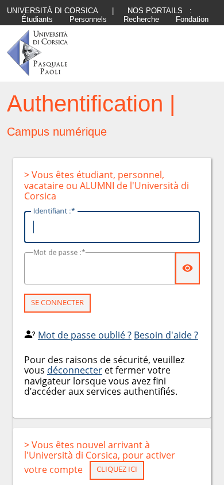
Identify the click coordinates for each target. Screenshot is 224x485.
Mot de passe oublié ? (85, 335)
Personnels (88, 19)
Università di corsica (52, 10)
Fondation (192, 19)
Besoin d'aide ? (166, 335)
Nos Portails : (160, 10)
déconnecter (74, 370)
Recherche (141, 19)
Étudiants (37, 19)
